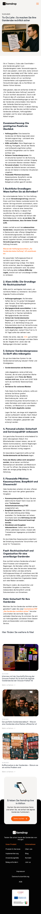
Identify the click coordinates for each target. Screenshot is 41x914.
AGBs (26, 337)
